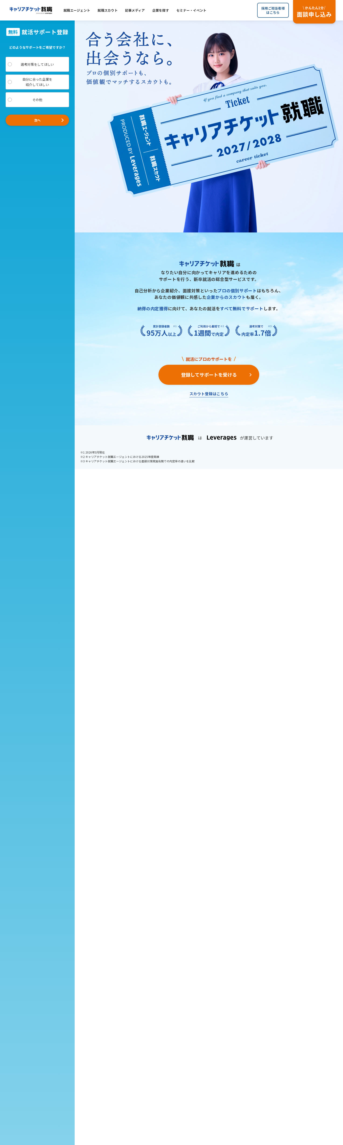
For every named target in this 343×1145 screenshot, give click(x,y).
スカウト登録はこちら (208, 393)
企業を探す (160, 10)
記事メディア (135, 10)
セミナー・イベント (191, 10)
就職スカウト (108, 10)
